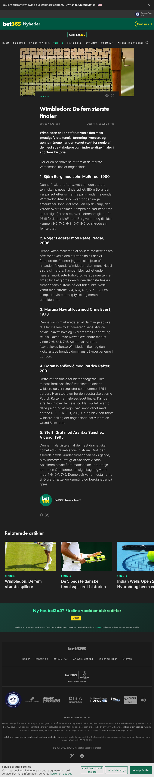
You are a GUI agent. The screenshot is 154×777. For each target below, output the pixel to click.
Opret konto (143, 24)
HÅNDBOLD (74, 43)
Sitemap (127, 658)
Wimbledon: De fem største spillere (23, 584)
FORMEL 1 (107, 43)
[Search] (147, 43)
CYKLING (91, 43)
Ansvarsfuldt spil (146, 14)
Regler (98, 627)
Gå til (72, 34)
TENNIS (58, 43)
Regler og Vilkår (107, 658)
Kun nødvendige (116, 770)
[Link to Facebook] (107, 97)
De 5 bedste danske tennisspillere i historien (83, 584)
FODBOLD (19, 43)
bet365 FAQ (61, 658)
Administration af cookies (92, 770)
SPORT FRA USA (39, 43)
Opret (76, 618)
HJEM (5, 43)
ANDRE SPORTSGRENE (132, 43)
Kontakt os (41, 658)
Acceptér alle (141, 770)
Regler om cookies (61, 773)
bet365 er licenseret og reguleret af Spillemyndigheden (30, 737)
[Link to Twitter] (112, 97)
